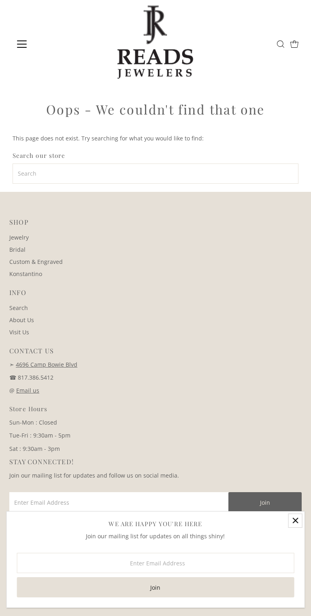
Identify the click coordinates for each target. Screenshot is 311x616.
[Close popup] (295, 521)
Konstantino (25, 274)
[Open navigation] (46, 44)
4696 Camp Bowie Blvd (46, 364)
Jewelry (19, 237)
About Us (21, 320)
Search (18, 308)
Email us (27, 390)
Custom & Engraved (36, 262)
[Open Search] (280, 44)
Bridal (17, 249)
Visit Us (19, 332)
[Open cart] (294, 44)
